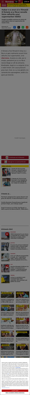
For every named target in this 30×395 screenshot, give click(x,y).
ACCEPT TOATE (15, 390)
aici (8, 373)
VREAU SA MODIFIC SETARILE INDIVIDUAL (15, 392)
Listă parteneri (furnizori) (5, 387)
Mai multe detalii (17, 367)
